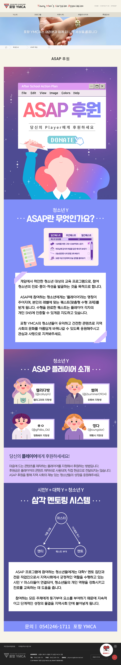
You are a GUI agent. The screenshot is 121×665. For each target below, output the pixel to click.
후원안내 (16, 47)
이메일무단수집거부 (24, 646)
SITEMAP (114, 6)
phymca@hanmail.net (75, 658)
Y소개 (15, 15)
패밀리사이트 (83, 15)
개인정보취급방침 (9, 646)
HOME (96, 6)
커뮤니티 (60, 15)
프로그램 (37, 15)
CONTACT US (104, 6)
